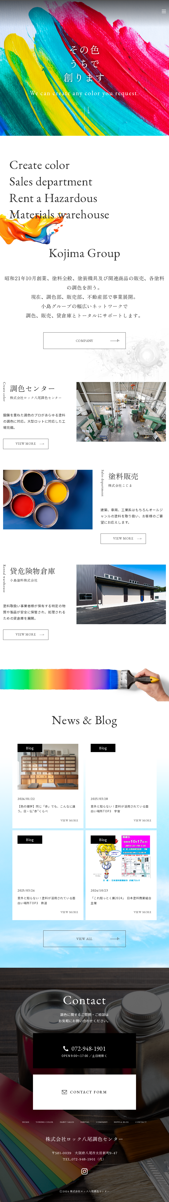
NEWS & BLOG (121, 1122)
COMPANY (84, 341)
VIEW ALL (84, 939)
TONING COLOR (44, 1122)
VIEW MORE (26, 443)
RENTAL (85, 1122)
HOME (25, 1122)
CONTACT (141, 1122)
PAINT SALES (67, 1122)
